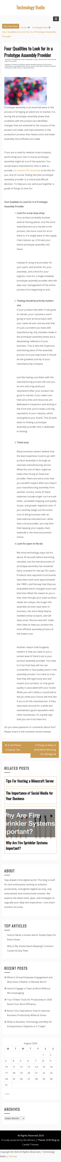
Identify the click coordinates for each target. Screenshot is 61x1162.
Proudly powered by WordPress (18, 1140)
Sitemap (12, 1156)
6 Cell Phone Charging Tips (13, 747)
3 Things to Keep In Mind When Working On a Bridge (45, 750)
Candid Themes (30, 1144)
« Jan (6, 1093)
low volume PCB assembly (26, 170)
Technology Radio (30, 7)
